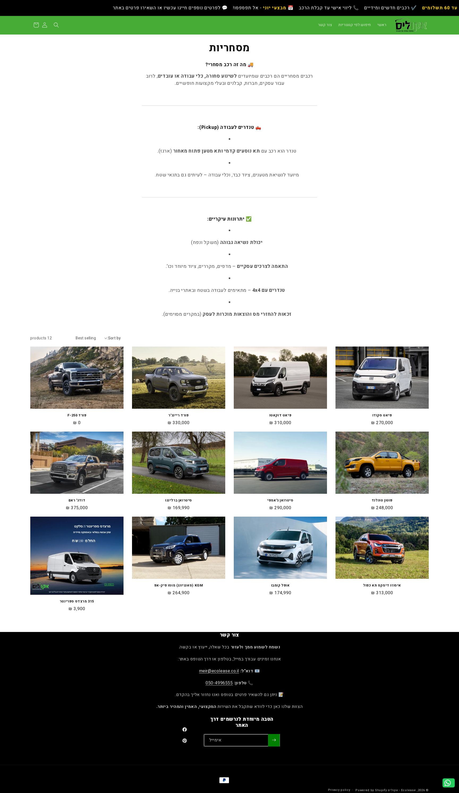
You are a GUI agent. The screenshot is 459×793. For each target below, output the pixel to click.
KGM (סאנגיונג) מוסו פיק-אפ (178, 585)
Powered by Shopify (371, 790)
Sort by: (114, 338)
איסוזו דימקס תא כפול (382, 585)
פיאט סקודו (382, 415)
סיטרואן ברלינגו (178, 500)
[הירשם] (274, 740)
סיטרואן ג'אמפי (280, 500)
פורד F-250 (77, 415)
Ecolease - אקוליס (402, 790)
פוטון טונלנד (382, 500)
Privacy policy (339, 790)
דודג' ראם (77, 500)
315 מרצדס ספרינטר (77, 601)
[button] (56, 25)
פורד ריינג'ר (178, 415)
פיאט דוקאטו (280, 415)
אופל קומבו (280, 585)
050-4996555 (219, 683)
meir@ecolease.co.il (219, 671)
